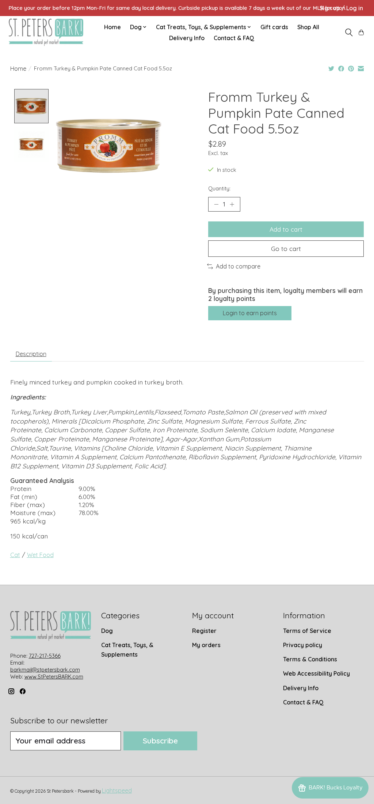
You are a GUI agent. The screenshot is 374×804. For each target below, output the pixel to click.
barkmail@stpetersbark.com (45, 669)
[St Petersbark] (46, 32)
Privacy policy (302, 645)
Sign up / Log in (341, 8)
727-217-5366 (45, 656)
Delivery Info (187, 38)
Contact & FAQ (234, 38)
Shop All (308, 27)
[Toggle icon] (348, 32)
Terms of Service (307, 630)
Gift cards (274, 27)
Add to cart (286, 229)
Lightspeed (117, 790)
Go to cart (286, 248)
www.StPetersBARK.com (53, 676)
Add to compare (238, 266)
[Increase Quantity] (232, 204)
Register (204, 630)
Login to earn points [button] (250, 313)
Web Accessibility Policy (316, 673)
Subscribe (160, 740)
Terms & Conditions (310, 659)
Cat (15, 554)
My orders (206, 645)
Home (112, 27)
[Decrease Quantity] (216, 204)
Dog (107, 630)
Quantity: (219, 188)
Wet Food (40, 554)
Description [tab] (31, 353)
